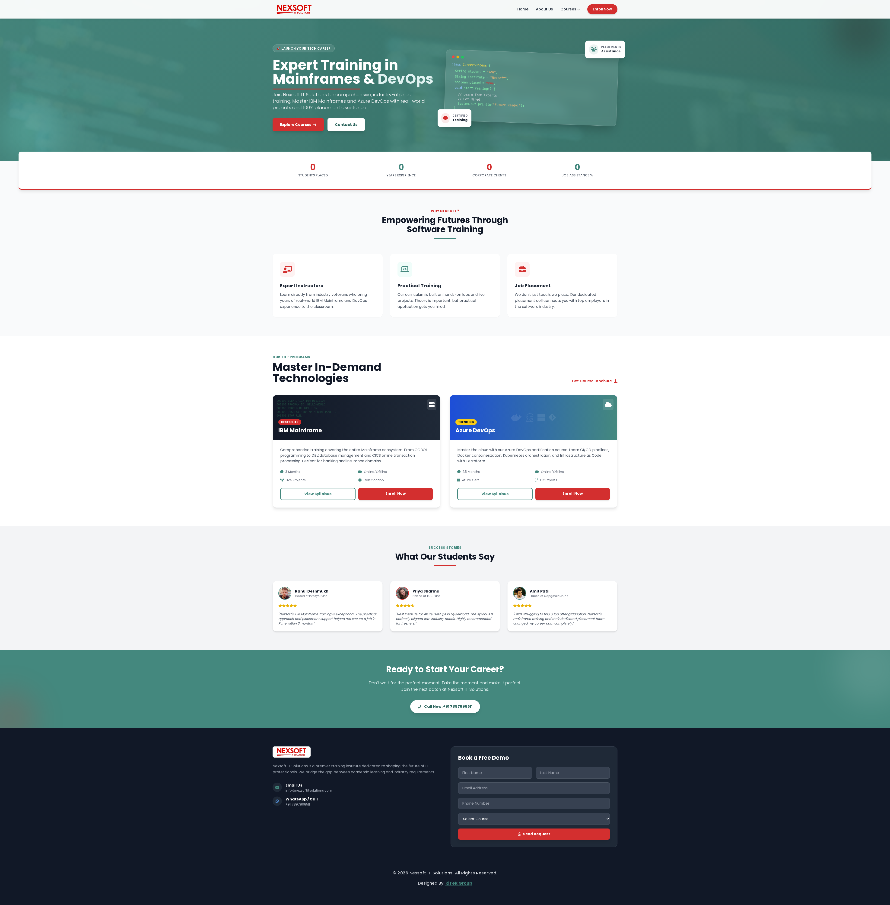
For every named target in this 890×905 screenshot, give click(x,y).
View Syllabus (317, 494)
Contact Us (346, 124)
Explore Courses (295, 124)
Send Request (536, 834)
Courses (568, 9)
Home (522, 9)
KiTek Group (458, 883)
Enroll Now (602, 9)
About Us (544, 9)
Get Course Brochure (592, 381)
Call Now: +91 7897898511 (448, 706)
